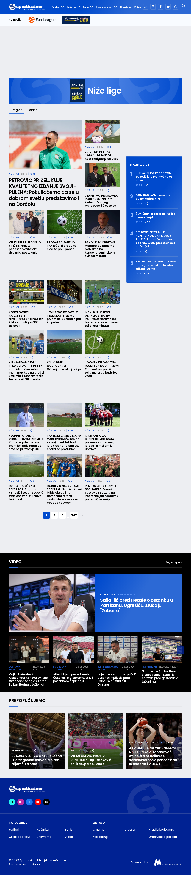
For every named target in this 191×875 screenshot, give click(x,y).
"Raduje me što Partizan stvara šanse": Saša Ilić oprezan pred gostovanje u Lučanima (161, 676)
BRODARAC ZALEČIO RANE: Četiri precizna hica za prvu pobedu (61, 246)
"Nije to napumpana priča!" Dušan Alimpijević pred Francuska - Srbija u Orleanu (116, 679)
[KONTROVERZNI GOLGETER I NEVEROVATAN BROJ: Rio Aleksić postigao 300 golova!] (26, 292)
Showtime (125, 7)
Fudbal (56, 7)
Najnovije (15, 19)
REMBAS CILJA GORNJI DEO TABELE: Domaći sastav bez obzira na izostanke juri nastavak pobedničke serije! (101, 492)
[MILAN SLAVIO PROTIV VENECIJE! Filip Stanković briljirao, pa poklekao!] (95, 741)
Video (137, 7)
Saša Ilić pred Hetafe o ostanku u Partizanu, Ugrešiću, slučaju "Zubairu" (136, 605)
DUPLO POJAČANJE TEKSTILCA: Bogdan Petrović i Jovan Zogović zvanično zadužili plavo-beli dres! (26, 492)
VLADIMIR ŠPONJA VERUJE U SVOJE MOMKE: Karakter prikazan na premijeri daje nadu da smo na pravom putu (26, 442)
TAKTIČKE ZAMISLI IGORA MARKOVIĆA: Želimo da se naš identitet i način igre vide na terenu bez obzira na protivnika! (64, 442)
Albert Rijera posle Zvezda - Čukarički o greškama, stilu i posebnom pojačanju (73, 678)
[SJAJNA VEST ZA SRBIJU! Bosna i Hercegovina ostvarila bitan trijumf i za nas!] (37, 741)
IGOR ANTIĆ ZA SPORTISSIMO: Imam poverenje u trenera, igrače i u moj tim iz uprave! (99, 442)
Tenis (86, 7)
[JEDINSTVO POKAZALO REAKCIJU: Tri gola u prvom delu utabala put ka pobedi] (64, 292)
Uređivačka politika (163, 837)
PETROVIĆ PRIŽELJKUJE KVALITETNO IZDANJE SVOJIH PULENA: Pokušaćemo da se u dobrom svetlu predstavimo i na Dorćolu (44, 192)
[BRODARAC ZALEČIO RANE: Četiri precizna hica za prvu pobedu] (64, 222)
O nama (98, 829)
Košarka (71, 7)
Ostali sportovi (104, 7)
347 (74, 515)
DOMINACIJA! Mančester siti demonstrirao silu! (154, 197)
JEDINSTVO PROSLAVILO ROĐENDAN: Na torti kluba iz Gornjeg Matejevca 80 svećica (101, 200)
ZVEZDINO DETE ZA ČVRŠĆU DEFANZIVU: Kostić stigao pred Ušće (101, 155)
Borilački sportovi (15, 668)
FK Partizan (107, 594)
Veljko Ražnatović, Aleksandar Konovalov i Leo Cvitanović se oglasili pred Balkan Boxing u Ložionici (28, 679)
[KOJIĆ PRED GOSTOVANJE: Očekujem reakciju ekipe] (64, 342)
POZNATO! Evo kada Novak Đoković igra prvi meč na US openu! (154, 176)
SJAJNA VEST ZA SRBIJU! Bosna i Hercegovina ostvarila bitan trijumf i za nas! (156, 265)
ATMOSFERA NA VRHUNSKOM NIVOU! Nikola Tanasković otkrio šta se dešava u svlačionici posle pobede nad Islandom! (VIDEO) (153, 756)
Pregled (16, 110)
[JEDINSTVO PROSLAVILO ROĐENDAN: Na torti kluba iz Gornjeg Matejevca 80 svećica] (102, 175)
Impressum (129, 829)
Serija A (75, 750)
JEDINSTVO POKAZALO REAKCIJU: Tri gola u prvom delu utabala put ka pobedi (64, 317)
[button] (180, 650)
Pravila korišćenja (161, 829)
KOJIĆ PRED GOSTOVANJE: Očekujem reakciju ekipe (64, 366)
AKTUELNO (18, 750)
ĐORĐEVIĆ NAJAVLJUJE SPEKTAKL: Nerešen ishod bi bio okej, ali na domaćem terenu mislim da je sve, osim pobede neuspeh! (64, 494)
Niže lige (14, 173)
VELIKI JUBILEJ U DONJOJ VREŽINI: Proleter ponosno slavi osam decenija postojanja (26, 247)
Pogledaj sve (174, 562)
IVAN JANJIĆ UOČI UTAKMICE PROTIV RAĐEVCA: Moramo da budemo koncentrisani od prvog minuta (101, 319)
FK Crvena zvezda (59, 668)
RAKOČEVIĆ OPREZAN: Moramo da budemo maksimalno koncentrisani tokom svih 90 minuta (100, 249)
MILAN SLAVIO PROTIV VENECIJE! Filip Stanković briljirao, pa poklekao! (90, 760)
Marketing (100, 837)
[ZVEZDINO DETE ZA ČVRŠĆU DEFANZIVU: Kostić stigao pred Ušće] (102, 132)
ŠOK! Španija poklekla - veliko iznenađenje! (155, 215)
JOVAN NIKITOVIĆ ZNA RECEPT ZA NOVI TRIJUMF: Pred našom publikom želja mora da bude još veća (102, 369)
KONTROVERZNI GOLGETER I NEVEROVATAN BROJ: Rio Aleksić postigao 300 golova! (26, 319)
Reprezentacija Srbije (107, 668)
